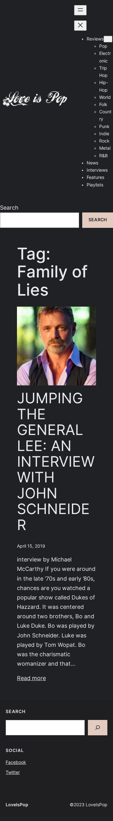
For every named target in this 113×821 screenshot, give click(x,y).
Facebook (16, 762)
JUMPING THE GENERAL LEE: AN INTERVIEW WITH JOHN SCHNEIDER (56, 461)
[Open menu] (80, 10)
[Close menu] (80, 25)
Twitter (13, 772)
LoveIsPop (17, 804)
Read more (31, 678)
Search (9, 207)
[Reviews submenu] (108, 39)
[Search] (97, 727)
